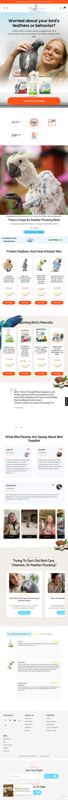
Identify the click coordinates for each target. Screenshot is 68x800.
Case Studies (28, 721)
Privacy (48, 718)
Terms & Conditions (52, 727)
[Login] (60, 8)
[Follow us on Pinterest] (19, 720)
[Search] (7, 8)
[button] (33, 784)
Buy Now (8, 303)
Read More (24, 613)
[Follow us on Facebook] (5, 720)
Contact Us (28, 718)
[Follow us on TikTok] (5, 725)
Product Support (51, 721)
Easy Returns (7, 739)
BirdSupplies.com (32, 756)
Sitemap (27, 730)
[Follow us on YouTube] (14, 720)
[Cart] (64, 8)
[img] (36, 634)
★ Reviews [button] (66, 401)
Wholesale (28, 727)
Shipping (5, 748)
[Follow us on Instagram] (10, 720)
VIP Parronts (6, 751)
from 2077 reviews (46, 634)
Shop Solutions (34, 101)
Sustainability (50, 724)
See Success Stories (34, 232)
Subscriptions (29, 724)
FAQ (4, 742)
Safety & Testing (51, 730)
